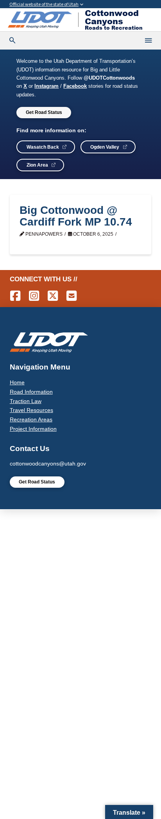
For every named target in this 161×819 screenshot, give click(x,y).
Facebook (75, 86)
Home (17, 382)
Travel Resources (31, 410)
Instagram (46, 86)
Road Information (31, 392)
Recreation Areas (31, 419)
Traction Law (25, 401)
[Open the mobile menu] (149, 40)
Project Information (33, 429)
